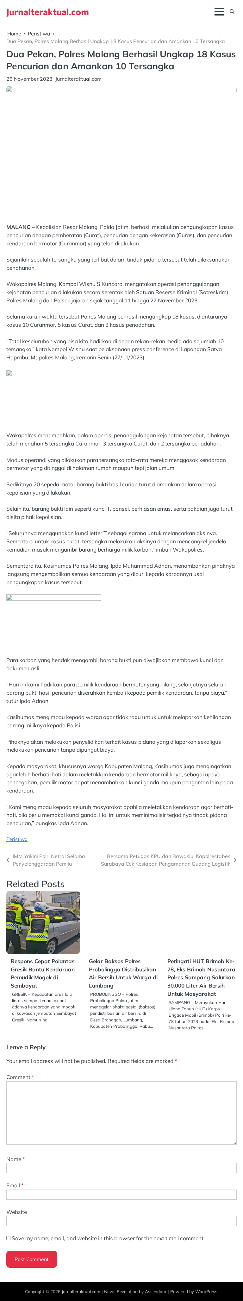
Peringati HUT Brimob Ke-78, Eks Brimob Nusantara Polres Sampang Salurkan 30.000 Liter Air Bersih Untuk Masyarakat (201, 977)
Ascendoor (155, 1291)
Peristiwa (17, 839)
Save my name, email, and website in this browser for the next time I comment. (108, 1238)
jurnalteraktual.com (79, 79)
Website (16, 1212)
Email (15, 1185)
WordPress (206, 1291)
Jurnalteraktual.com (47, 11)
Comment (20, 1077)
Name (15, 1159)
